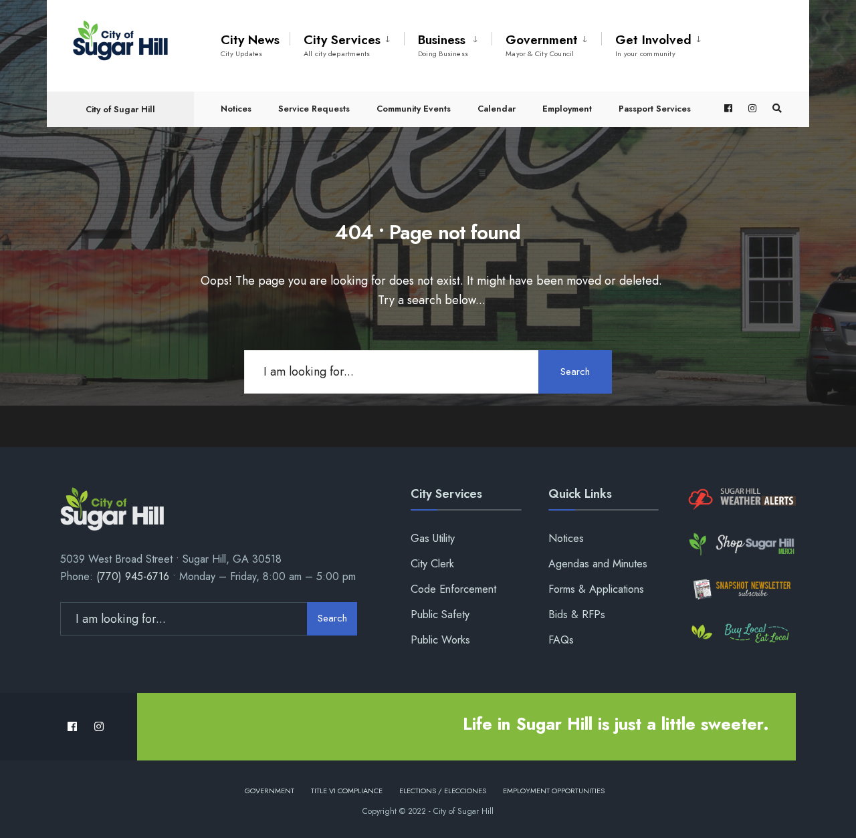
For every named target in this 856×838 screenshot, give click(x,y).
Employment (567, 108)
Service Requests (314, 108)
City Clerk (432, 563)
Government (542, 45)
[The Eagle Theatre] (740, 633)
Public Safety (440, 614)
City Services (342, 45)
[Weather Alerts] (740, 499)
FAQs (561, 640)
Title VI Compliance (347, 790)
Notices (236, 108)
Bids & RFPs (576, 614)
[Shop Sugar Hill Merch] (740, 544)
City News (250, 45)
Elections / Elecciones (442, 790)
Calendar (496, 108)
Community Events (414, 108)
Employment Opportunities (554, 790)
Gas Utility (433, 538)
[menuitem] (347, 42)
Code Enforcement (453, 589)
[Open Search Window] (777, 108)
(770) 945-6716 (132, 576)
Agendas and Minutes (597, 563)
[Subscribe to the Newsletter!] (740, 589)
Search (575, 371)
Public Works (440, 640)
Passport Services (655, 108)
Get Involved (653, 45)
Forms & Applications (596, 589)
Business (443, 45)
